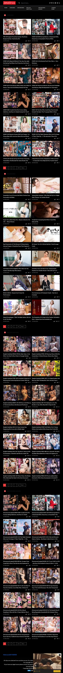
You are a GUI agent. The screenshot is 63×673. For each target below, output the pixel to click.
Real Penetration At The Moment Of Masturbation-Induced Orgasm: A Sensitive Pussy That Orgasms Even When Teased (17, 246)
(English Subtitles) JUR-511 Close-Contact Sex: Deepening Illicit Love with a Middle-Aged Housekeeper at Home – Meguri (15, 429)
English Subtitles (29, 8)
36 (18, 485)
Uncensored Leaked (41, 8)
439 (19, 168)
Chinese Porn (54, 8)
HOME (5, 7)
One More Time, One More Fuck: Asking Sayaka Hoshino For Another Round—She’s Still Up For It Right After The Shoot (44, 270)
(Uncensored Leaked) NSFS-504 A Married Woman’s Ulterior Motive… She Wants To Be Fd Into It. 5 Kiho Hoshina (45, 539)
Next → (24, 168)
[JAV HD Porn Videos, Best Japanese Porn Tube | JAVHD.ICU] (9, 3)
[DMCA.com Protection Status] (31, 670)
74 (18, 326)
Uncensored (20, 7)
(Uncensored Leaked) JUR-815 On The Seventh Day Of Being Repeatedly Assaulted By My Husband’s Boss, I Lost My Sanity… (45, 612)
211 (19, 643)
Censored (12, 7)
